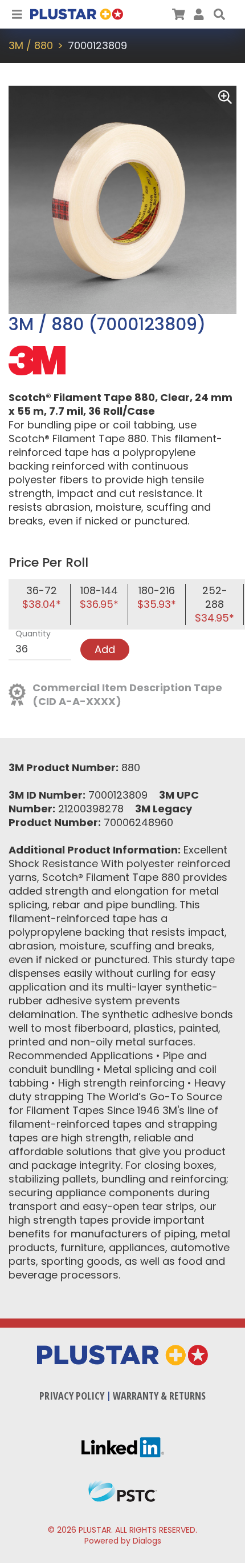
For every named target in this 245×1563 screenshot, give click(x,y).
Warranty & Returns (159, 1395)
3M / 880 (31, 45)
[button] (219, 14)
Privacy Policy (71, 1395)
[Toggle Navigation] (17, 14)
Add (105, 649)
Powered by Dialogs (122, 1540)
